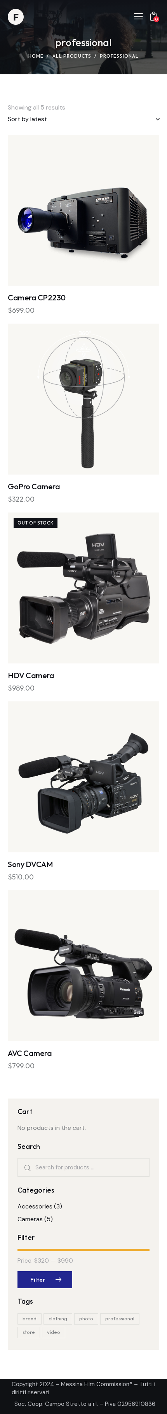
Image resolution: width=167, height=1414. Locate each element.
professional (119, 1318)
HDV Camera (31, 675)
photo (86, 1318)
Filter (37, 1279)
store (29, 1332)
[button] (62, 210)
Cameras (30, 1219)
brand (30, 1318)
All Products (71, 56)
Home (35, 56)
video (53, 1332)
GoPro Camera (34, 486)
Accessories (34, 1206)
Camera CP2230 (37, 297)
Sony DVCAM (30, 864)
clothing (58, 1318)
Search (26, 1167)
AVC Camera (30, 1053)
